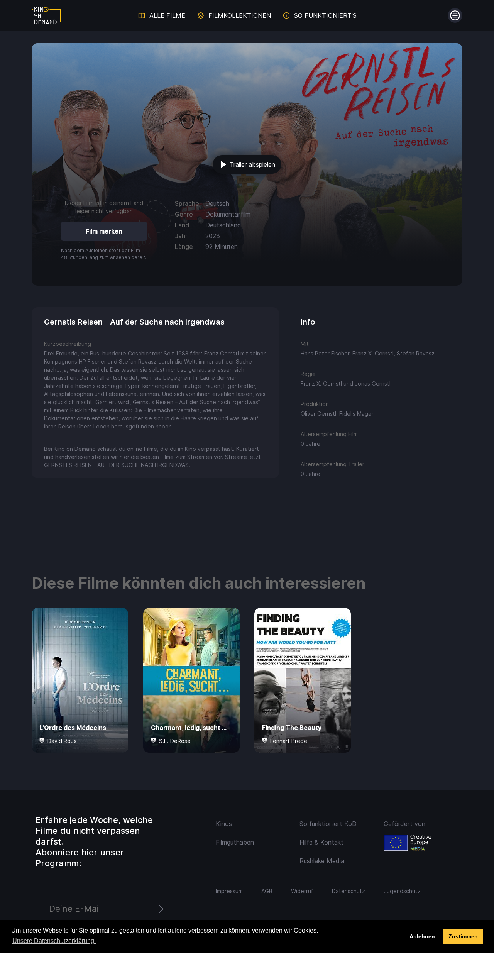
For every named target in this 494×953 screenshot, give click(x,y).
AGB (266, 891)
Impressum (229, 891)
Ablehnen (422, 936)
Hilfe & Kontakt (321, 842)
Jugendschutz (402, 891)
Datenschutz (348, 891)
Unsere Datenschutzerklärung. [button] (54, 941)
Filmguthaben (235, 842)
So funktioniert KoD (328, 824)
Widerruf (302, 891)
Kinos (224, 824)
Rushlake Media (321, 861)
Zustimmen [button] (463, 936)
